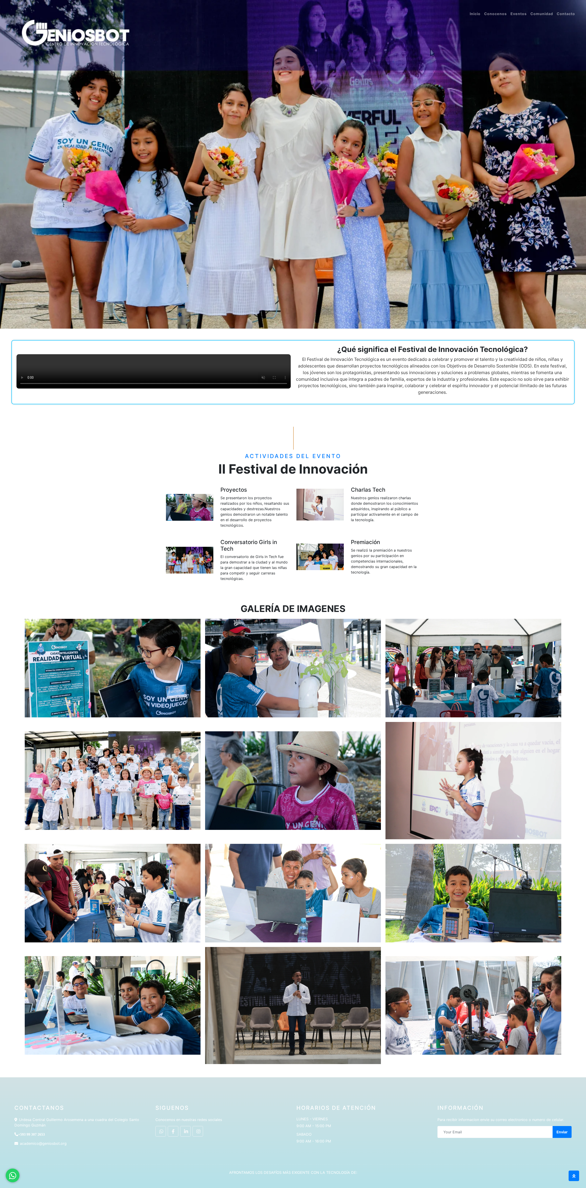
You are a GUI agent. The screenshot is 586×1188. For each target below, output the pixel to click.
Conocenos (495, 13)
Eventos (518, 13)
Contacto (566, 13)
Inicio (475, 13)
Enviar (562, 1132)
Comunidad (541, 13)
